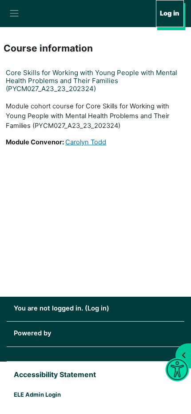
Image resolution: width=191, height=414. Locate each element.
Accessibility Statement (55, 374)
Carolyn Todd (85, 142)
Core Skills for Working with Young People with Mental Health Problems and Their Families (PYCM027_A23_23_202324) (91, 80)
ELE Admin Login (37, 394)
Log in (169, 13)
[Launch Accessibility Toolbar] (177, 370)
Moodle (64, 333)
